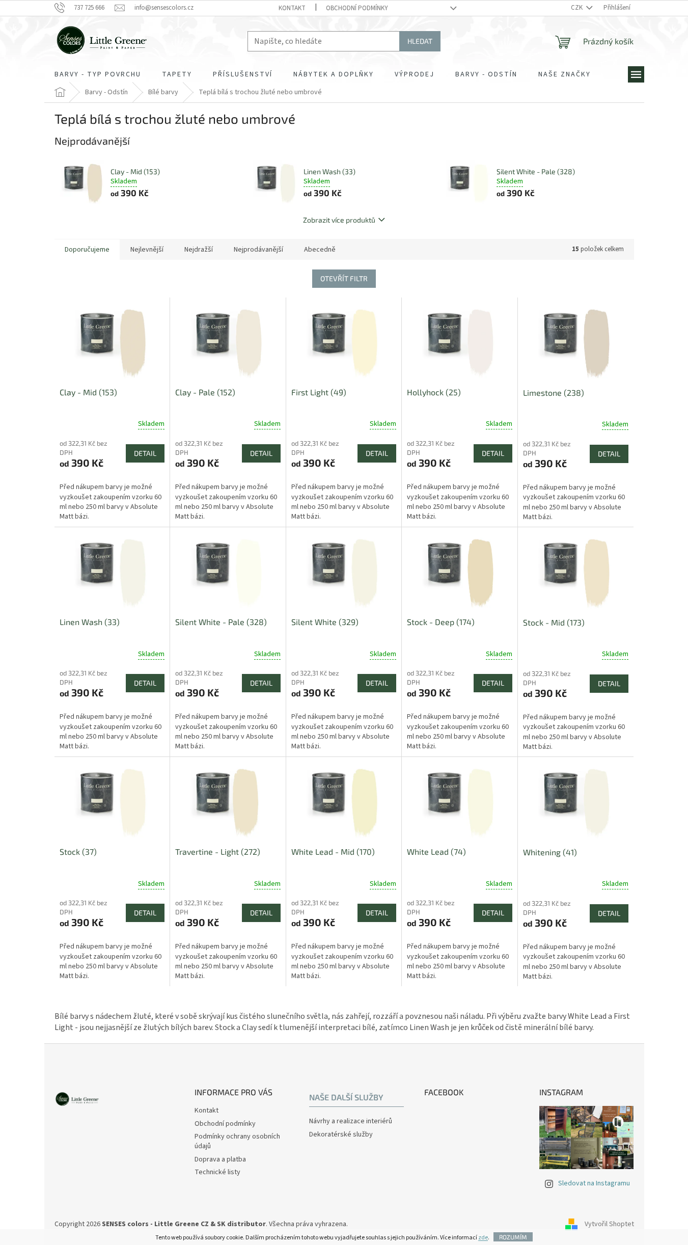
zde (483, 1237)
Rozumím (513, 1236)
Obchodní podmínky (357, 8)
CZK (577, 7)
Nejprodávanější (258, 250)
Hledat (419, 41)
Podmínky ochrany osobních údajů (237, 1141)
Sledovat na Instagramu (594, 1183)
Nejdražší (198, 250)
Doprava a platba (220, 1159)
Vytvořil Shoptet (609, 1224)
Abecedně (320, 250)
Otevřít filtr (344, 278)
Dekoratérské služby (341, 1135)
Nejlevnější (146, 250)
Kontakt (292, 8)
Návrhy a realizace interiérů (350, 1121)
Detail (145, 453)
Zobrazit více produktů (339, 219)
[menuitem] (97, 74)
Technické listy (217, 1172)
